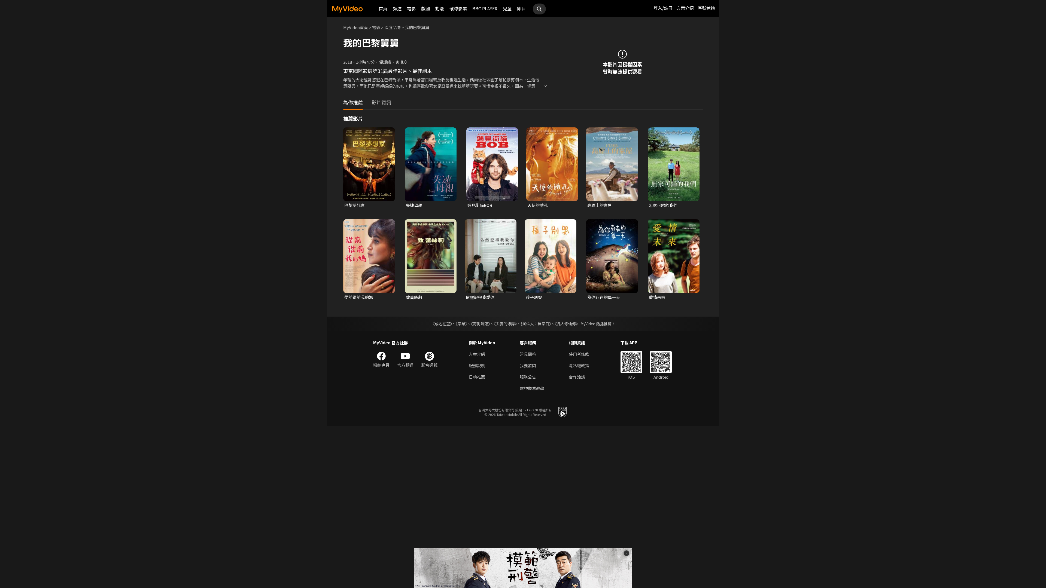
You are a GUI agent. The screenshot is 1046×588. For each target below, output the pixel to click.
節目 (521, 8)
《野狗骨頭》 (480, 323)
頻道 (397, 8)
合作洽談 (577, 377)
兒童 (507, 8)
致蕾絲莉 (414, 297)
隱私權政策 (579, 365)
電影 (411, 8)
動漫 (439, 8)
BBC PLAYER (484, 8)
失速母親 (414, 205)
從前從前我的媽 (358, 297)
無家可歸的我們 (663, 205)
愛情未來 (657, 297)
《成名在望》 (441, 323)
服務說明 (477, 365)
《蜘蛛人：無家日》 (536, 323)
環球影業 (458, 8)
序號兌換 (706, 8)
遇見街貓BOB (479, 205)
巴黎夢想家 (354, 205)
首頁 (383, 8)
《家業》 (461, 323)
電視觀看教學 (532, 388)
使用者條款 (579, 354)
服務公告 (528, 377)
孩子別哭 (534, 297)
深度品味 (392, 27)
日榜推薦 (477, 377)
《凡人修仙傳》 (567, 323)
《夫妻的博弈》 (505, 323)
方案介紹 (685, 8)
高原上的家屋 (599, 205)
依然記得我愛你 (480, 297)
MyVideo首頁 (355, 27)
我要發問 (528, 365)
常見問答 (528, 354)
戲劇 (425, 8)
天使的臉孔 (537, 205)
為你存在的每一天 (603, 297)
